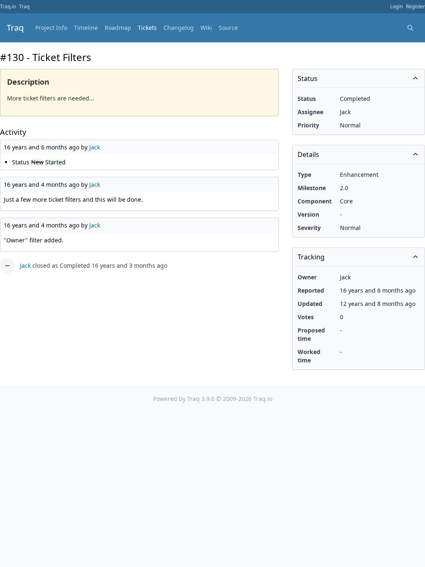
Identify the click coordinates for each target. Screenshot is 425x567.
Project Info (51, 28)
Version (308, 214)
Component (315, 201)
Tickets (147, 28)
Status (307, 99)
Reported (311, 290)
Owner (307, 277)
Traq (24, 6)
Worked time (309, 356)
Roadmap (118, 28)
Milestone (312, 188)
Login (396, 6)
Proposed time (311, 334)
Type (304, 174)
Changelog (179, 28)
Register (415, 6)
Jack (94, 147)
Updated (310, 304)
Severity (309, 228)
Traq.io (8, 6)
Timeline (86, 28)
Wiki (206, 28)
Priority (308, 125)
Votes (306, 317)
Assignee (310, 112)
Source (228, 28)
